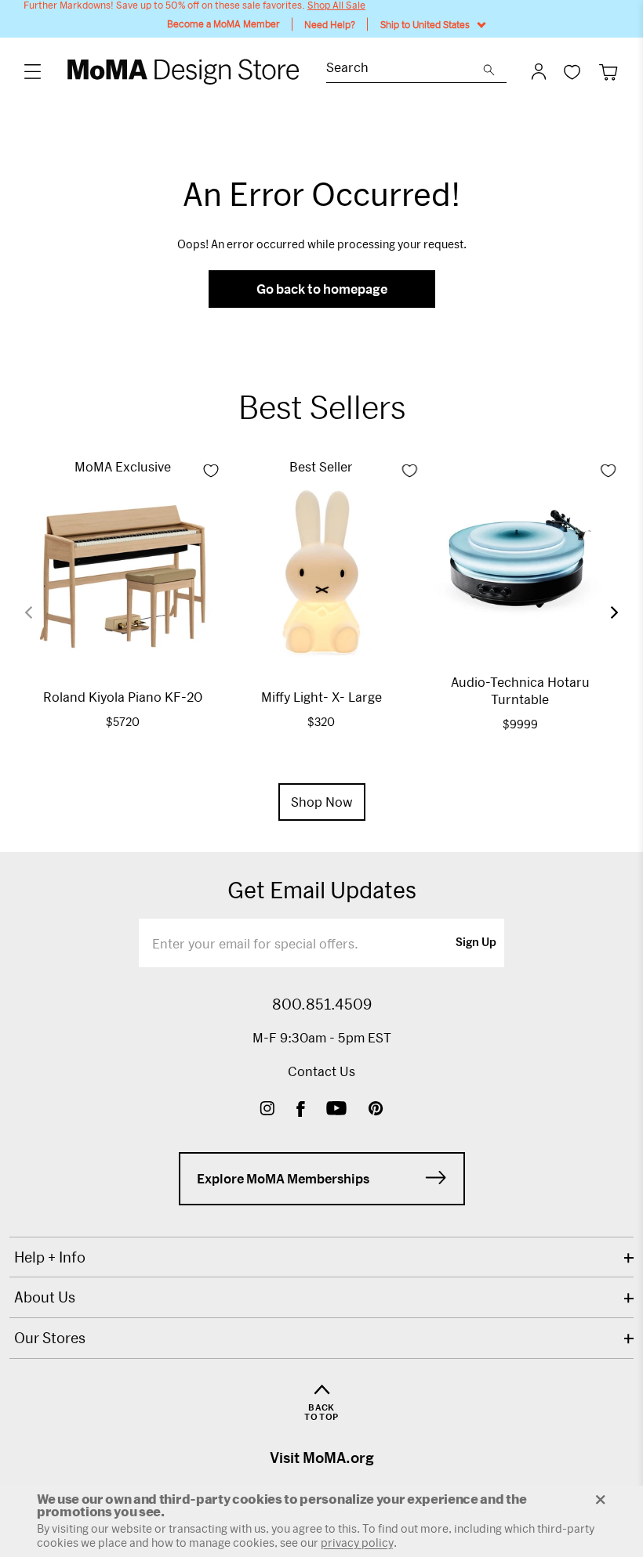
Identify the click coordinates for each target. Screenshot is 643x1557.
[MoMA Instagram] (267, 1110)
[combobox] (404, 69)
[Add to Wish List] (211, 470)
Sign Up (476, 942)
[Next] (604, 612)
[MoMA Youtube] (336, 1110)
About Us (44, 1297)
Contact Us (321, 1071)
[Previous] (38, 612)
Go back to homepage (321, 288)
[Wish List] (572, 72)
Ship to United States (425, 24)
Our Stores (49, 1337)
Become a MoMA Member (223, 24)
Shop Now (322, 801)
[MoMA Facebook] (301, 1110)
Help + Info (49, 1257)
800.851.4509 (322, 1004)
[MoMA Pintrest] (376, 1110)
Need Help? (329, 24)
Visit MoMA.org (322, 1457)
